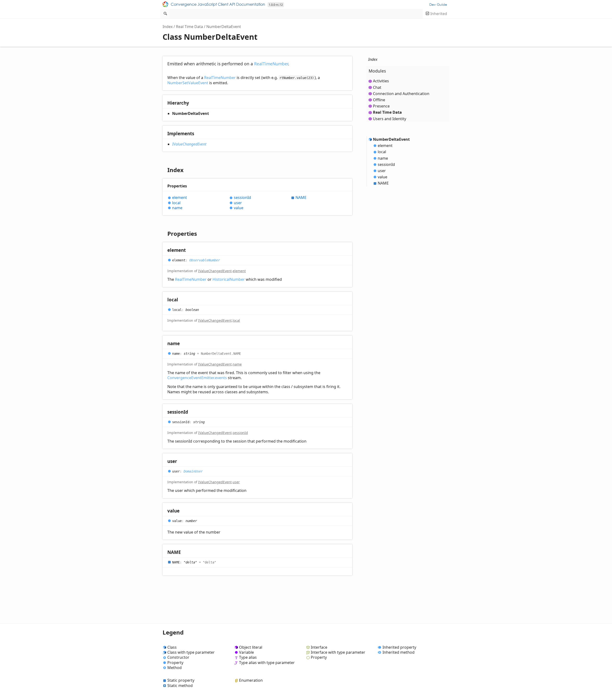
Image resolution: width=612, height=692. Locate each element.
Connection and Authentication (401, 93)
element (179, 197)
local (176, 202)
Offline (379, 99)
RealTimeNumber (271, 64)
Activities (381, 81)
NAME (300, 197)
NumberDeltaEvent (223, 26)
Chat (377, 87)
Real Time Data (189, 26)
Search (165, 13)
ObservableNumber (204, 260)
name (177, 207)
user (238, 202)
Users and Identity (389, 118)
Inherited (438, 13)
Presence (381, 106)
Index (168, 26)
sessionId (242, 197)
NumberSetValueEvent (187, 82)
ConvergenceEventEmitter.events (197, 377)
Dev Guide (438, 4)
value (238, 207)
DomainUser (193, 471)
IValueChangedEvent (189, 144)
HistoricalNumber (229, 279)
